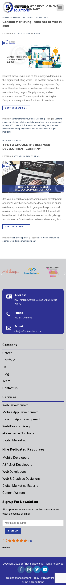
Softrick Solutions (31, 563)
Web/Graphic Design (16, 426)
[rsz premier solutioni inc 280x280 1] (32, 271)
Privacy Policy (49, 577)
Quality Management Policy (22, 577)
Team (6, 381)
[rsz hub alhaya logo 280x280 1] (10, 271)
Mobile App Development (20, 412)
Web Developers (14, 472)
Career (7, 353)
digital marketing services (32, 122)
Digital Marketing (37, 18)
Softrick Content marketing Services (38, 125)
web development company (23, 241)
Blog (5, 374)
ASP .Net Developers (17, 464)
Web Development (15, 405)
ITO (4, 367)
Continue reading (16, 108)
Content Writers (13, 493)
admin (37, 33)
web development (12, 141)
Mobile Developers (15, 457)
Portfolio (8, 360)
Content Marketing (14, 18)
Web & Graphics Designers (21, 479)
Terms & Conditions (32, 582)
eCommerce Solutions (18, 433)
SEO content (15, 125)
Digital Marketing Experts (20, 486)
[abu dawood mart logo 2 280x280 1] (53, 271)
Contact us (10, 388)
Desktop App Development (21, 419)
